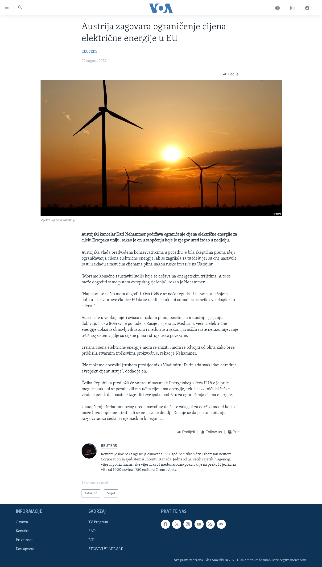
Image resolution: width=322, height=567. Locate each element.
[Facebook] (307, 8)
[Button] (231, 74)
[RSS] (210, 524)
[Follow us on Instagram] (187, 524)
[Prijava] (221, 524)
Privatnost (24, 540)
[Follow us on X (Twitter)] (176, 524)
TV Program (98, 522)
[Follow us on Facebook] (165, 524)
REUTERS (89, 52)
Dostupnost (25, 549)
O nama (22, 522)
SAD (91, 531)
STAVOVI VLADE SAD (105, 549)
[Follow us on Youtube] (198, 524)
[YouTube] (277, 8)
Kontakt (22, 531)
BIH (91, 540)
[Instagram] (292, 8)
